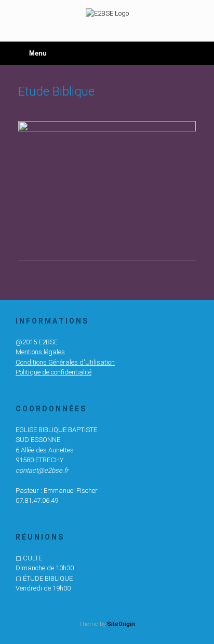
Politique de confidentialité (53, 372)
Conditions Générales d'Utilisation (65, 362)
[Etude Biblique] (107, 128)
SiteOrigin (121, 623)
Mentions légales (40, 352)
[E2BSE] (107, 13)
